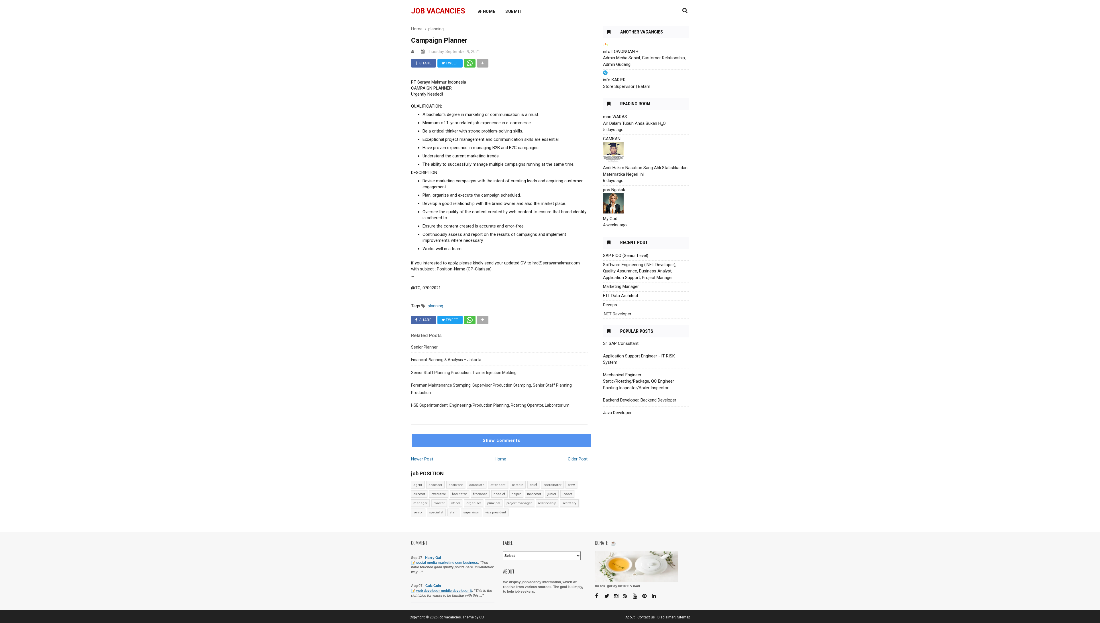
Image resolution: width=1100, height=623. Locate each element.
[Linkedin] (656, 596)
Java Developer (617, 412)
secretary (569, 503)
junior (551, 494)
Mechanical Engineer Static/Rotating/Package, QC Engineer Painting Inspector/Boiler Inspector (638, 381)
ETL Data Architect (620, 295)
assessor (435, 485)
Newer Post (422, 459)
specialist (436, 512)
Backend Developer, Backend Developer (639, 400)
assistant (456, 485)
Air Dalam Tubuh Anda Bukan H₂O (634, 123)
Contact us (646, 617)
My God (610, 218)
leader (567, 494)
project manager (519, 503)
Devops (610, 304)
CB (481, 617)
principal (493, 503)
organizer (473, 503)
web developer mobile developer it (444, 591)
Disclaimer (666, 617)
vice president (495, 512)
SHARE (425, 63)
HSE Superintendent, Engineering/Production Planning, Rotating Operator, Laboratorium (490, 405)
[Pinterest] (646, 596)
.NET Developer (617, 314)
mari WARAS (615, 116)
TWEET (451, 63)
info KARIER (614, 79)
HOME (489, 11)
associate (476, 485)
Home (500, 459)
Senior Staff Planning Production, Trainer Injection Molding (463, 372)
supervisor (471, 512)
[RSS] (627, 596)
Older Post (578, 459)
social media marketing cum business (447, 563)
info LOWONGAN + (621, 51)
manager (420, 503)
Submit (513, 11)
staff (453, 512)
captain (517, 485)
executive (438, 494)
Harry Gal (433, 558)
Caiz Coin (433, 586)
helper (516, 494)
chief (533, 485)
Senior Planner (424, 347)
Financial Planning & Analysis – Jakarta (446, 359)
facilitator (459, 494)
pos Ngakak (614, 189)
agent (417, 485)
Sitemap (683, 617)
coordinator (552, 485)
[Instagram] (618, 596)
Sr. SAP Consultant (621, 343)
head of (499, 494)
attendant (498, 485)
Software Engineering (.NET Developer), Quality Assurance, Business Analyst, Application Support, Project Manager (639, 271)
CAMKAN (611, 138)
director (419, 494)
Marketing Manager (621, 286)
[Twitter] (608, 596)
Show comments (501, 440)
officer (455, 503)
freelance (480, 494)
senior (418, 512)
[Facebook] (599, 596)
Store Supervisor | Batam (626, 86)
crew (571, 485)
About (630, 617)
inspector (534, 494)
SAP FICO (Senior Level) (625, 255)
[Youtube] (637, 596)
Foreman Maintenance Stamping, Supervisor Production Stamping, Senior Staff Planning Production (491, 389)
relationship (547, 503)
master (439, 503)
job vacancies (438, 11)
